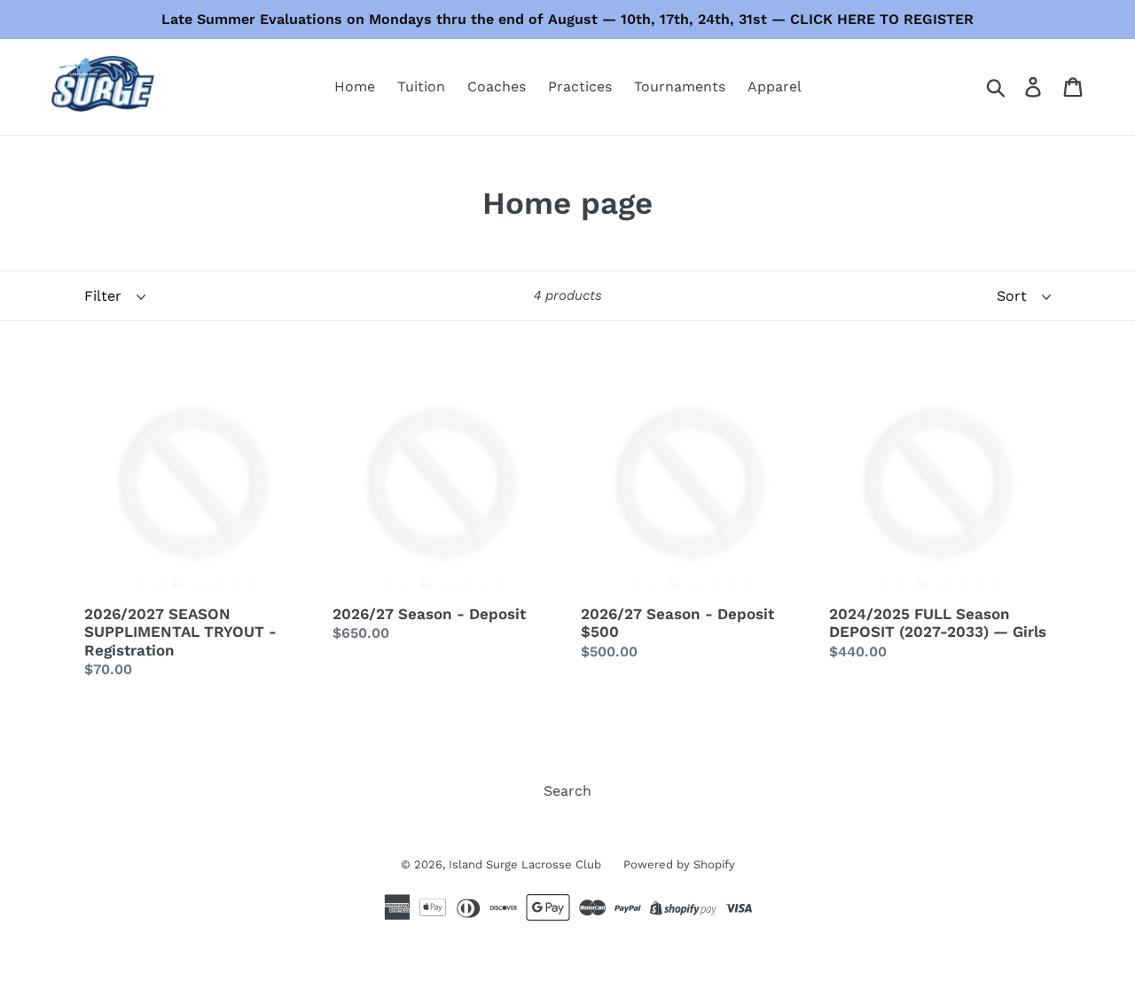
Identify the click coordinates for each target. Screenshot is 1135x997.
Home (354, 86)
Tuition (421, 86)
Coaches (496, 86)
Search (567, 790)
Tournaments (679, 86)
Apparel (775, 86)
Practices (580, 86)
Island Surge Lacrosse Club (525, 864)
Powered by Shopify (679, 864)
